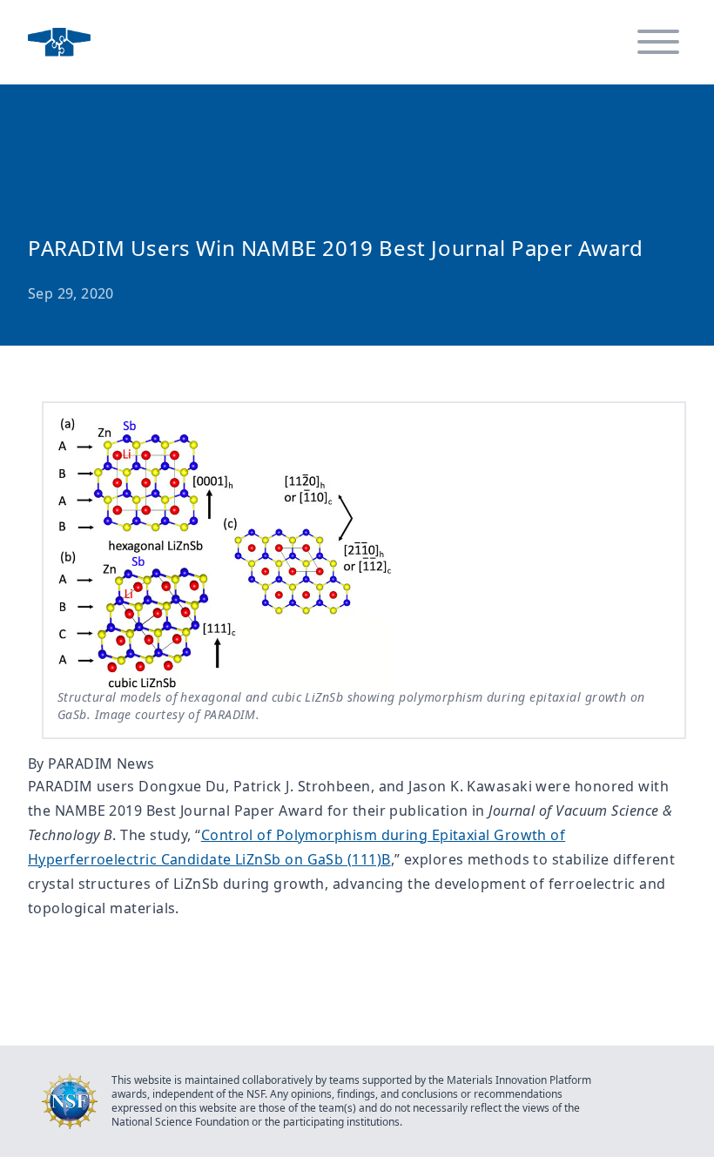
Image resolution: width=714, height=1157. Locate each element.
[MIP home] (59, 42)
